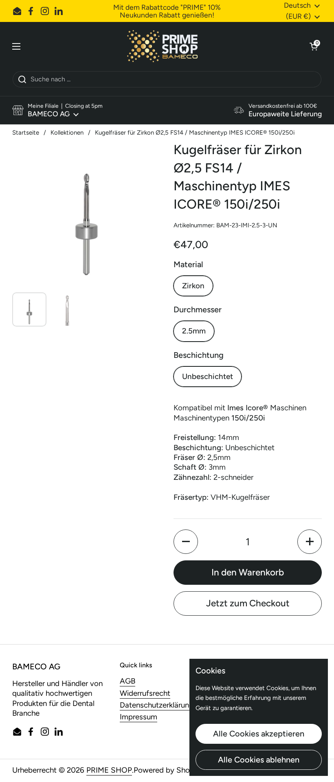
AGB (127, 681)
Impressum (138, 716)
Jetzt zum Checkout (248, 603)
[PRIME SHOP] (165, 46)
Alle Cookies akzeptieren (258, 733)
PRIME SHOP (109, 770)
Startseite (25, 132)
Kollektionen (67, 132)
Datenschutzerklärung (156, 705)
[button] (313, 46)
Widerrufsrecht (145, 693)
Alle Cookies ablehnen (258, 760)
